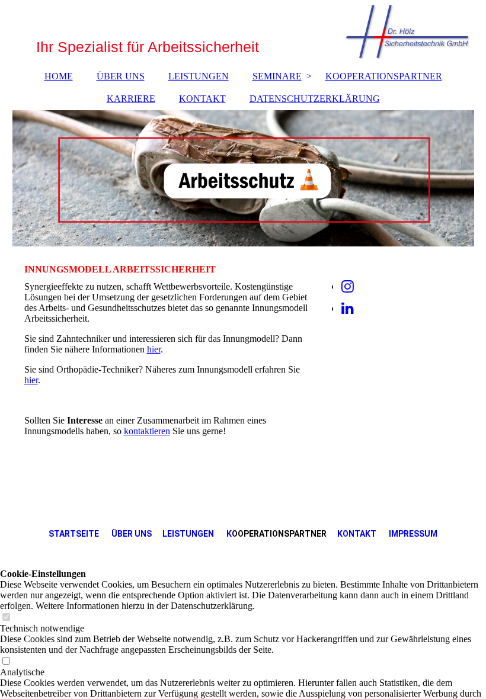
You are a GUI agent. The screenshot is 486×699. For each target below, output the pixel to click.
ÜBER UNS (121, 76)
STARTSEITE (74, 533)
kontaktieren (147, 431)
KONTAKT (202, 99)
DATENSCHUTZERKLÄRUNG (315, 99)
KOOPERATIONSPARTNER (383, 76)
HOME (58, 76)
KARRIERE (131, 99)
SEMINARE (277, 76)
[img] (243, 178)
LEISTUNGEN (198, 76)
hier (154, 349)
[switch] (6, 618)
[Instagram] (347, 286)
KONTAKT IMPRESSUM (387, 533)
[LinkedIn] (347, 308)
